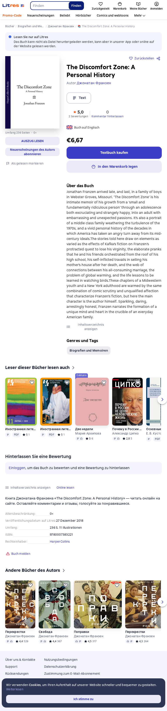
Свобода (45, 632)
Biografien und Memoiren (89, 350)
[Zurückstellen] (32, 382)
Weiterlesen (14, 689)
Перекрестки (15, 632)
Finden (76, 6)
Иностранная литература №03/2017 (56, 429)
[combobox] (49, 6)
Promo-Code (12, 15)
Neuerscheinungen (40, 15)
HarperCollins (60, 541)
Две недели (84, 429)
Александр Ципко (125, 433)
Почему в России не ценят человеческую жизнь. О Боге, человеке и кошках (127, 429)
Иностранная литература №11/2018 (21, 429)
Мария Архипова (88, 433)
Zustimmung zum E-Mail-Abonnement (72, 674)
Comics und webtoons (113, 15)
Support (11, 667)
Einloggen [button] (17, 468)
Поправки (81, 632)
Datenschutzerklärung (60, 667)
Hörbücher (83, 15)
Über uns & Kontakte (20, 660)
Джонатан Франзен (20, 636)
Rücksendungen (16, 674)
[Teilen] (159, 58)
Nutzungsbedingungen (61, 660)
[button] (32, 141)
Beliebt (65, 15)
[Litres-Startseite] (13, 5)
